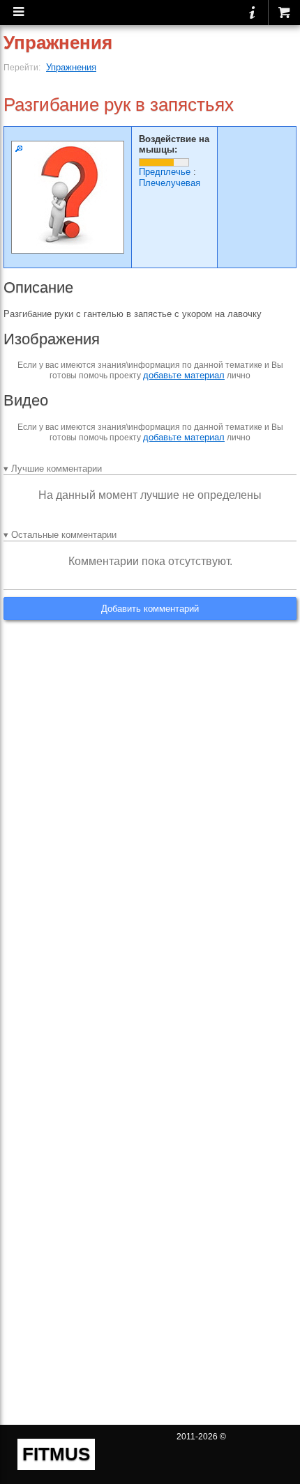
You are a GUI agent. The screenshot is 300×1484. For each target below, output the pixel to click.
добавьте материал (184, 375)
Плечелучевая (169, 183)
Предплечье (164, 172)
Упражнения (71, 67)
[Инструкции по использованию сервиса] (252, 12)
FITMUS (56, 1454)
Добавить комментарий (150, 608)
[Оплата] (284, 12)
